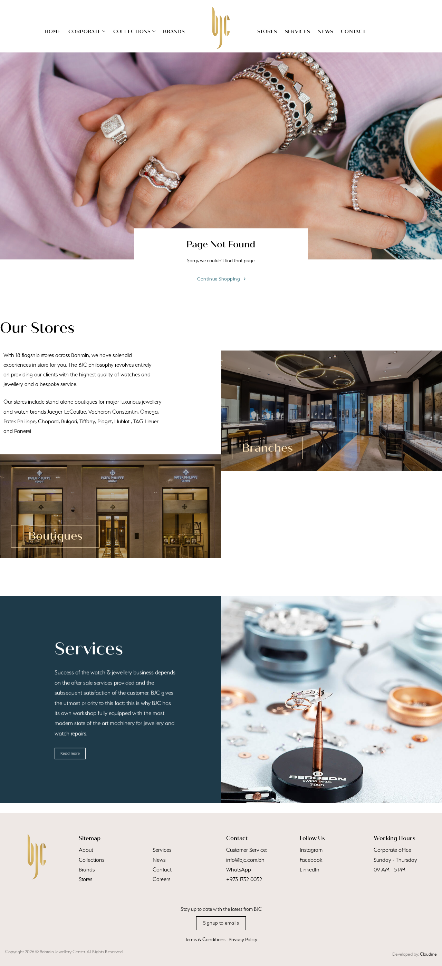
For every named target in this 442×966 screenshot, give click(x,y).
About (86, 850)
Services (297, 31)
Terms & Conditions (205, 939)
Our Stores (37, 327)
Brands (174, 31)
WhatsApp (238, 869)
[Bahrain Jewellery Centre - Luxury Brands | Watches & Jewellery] (221, 28)
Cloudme (428, 954)
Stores (267, 31)
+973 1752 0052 (244, 879)
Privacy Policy (243, 939)
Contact (353, 31)
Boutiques (55, 536)
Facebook (311, 860)
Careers (161, 879)
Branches (267, 448)
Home (52, 31)
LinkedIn (309, 869)
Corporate (84, 31)
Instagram (311, 850)
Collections (132, 31)
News (325, 31)
